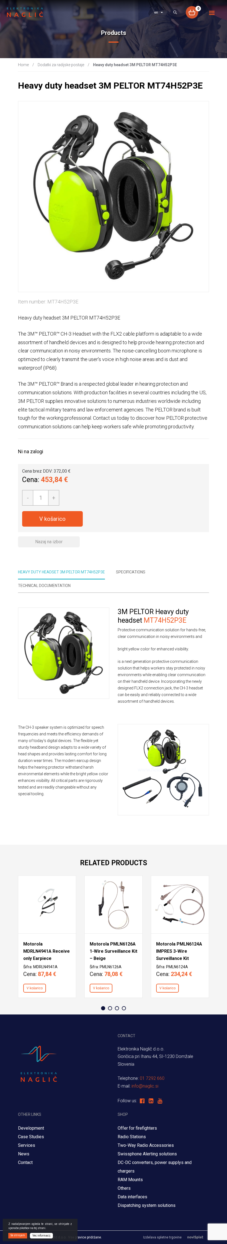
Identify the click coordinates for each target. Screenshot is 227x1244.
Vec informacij (41, 1235)
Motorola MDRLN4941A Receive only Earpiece (46, 951)
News (23, 1154)
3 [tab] (117, 1008)
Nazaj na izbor (49, 541)
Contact (25, 1162)
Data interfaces (132, 1196)
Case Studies (31, 1136)
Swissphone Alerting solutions (147, 1154)
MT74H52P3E (165, 620)
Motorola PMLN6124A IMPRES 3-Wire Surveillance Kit (179, 951)
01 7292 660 (152, 1078)
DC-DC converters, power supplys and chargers (155, 1167)
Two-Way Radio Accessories (146, 1145)
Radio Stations (132, 1136)
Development (31, 1128)
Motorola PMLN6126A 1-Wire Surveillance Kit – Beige (113, 951)
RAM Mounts (131, 1179)
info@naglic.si (144, 1086)
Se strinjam (18, 1235)
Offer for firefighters (137, 1128)
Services (26, 1145)
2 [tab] (110, 1008)
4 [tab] (124, 1008)
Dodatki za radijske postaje (61, 65)
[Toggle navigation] (212, 13)
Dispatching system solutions (147, 1205)
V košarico (52, 519)
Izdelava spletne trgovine (162, 1237)
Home (23, 65)
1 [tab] (103, 1008)
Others (124, 1188)
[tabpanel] (47, 936)
